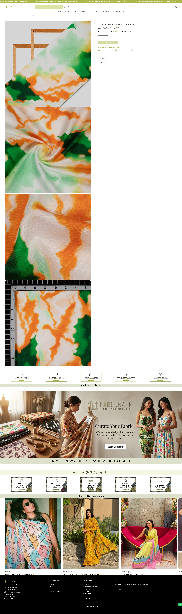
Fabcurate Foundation (55, 591)
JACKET (83, 11)
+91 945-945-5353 (8, 600)
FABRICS (58, 11)
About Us (52, 584)
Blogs (51, 586)
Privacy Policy (86, 584)
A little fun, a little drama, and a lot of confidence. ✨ (133, 574)
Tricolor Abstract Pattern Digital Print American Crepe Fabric (23, 15)
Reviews (84, 596)
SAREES (67, 11)
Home (6, 15)
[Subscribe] (137, 589)
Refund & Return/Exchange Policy (91, 586)
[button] (176, 7)
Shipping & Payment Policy (89, 589)
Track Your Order (87, 593)
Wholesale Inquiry (87, 598)
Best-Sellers (39, 7)
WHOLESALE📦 (105, 11)
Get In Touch (53, 589)
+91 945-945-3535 (8, 598)
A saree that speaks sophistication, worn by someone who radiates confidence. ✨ (82, 574)
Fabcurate (88, 609)
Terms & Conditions (87, 591)
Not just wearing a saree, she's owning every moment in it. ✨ (19, 574)
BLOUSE (75, 11)
